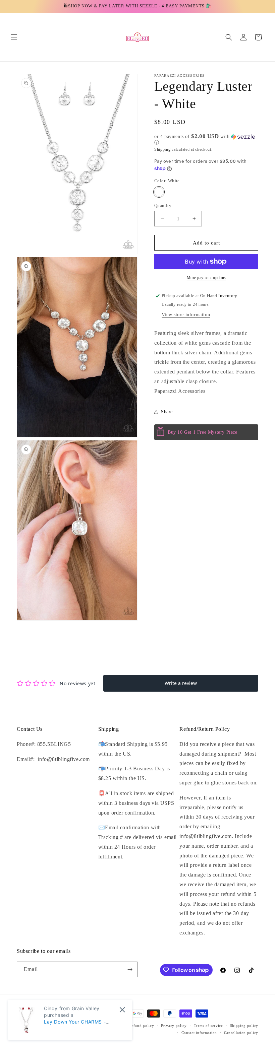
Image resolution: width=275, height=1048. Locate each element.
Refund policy (141, 1026)
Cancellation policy (241, 1033)
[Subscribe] (129, 969)
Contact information (199, 1033)
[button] (14, 37)
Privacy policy (174, 1026)
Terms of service (208, 1026)
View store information (186, 314)
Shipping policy (244, 1026)
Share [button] (167, 411)
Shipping (162, 149)
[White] (159, 192)
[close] (122, 1009)
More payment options (206, 277)
